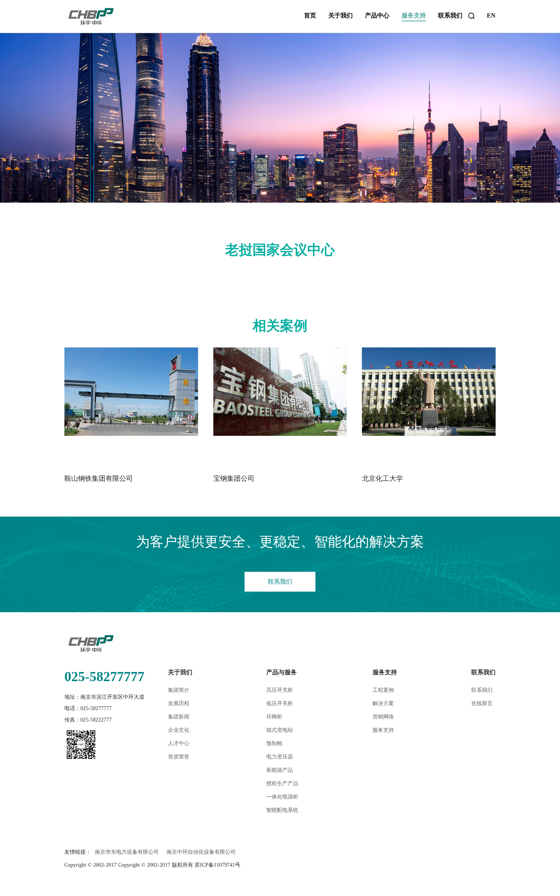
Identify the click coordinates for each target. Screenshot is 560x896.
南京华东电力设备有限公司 (127, 852)
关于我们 (340, 15)
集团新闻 (178, 717)
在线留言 (482, 703)
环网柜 (274, 717)
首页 (310, 15)
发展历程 (178, 703)
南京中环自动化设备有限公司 (201, 852)
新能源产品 (279, 770)
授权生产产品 (282, 783)
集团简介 (178, 690)
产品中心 (377, 15)
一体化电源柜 (282, 797)
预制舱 (274, 743)
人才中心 (178, 743)
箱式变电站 (279, 730)
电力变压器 (279, 757)
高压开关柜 (279, 690)
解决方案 (383, 703)
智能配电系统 (282, 810)
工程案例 (383, 690)
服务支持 (414, 15)
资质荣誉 (178, 757)
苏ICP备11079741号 (217, 865)
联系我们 (450, 15)
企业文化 (178, 730)
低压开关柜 (279, 703)
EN (491, 15)
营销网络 (383, 717)
